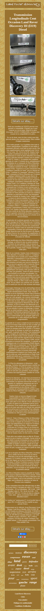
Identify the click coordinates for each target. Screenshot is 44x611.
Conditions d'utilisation (23, 606)
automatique (13, 583)
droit (19, 565)
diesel (26, 568)
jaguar (18, 569)
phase (22, 585)
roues (25, 566)
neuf (34, 558)
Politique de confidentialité (23, 603)
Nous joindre (22, 600)
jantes (18, 579)
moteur (18, 552)
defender (33, 561)
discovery (30, 552)
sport (34, 578)
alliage (10, 562)
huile (31, 566)
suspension (15, 572)
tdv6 (18, 575)
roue (12, 569)
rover (26, 557)
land (17, 561)
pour (11, 578)
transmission (25, 579)
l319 (24, 572)
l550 (33, 575)
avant (11, 565)
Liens (23, 597)
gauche (23, 582)
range (33, 582)
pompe (32, 569)
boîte (27, 575)
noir (22, 575)
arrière (32, 571)
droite (13, 575)
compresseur (15, 557)
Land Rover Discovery (23, 594)
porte (24, 562)
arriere (11, 553)
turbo (36, 566)
